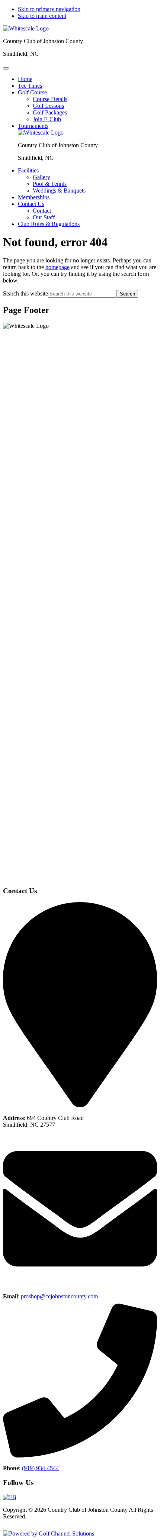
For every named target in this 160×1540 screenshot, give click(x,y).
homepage (57, 267)
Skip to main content (42, 16)
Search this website (25, 293)
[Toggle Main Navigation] (6, 68)
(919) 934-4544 (40, 1468)
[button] (32, 92)
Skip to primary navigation (49, 9)
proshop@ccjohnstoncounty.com (59, 1296)
